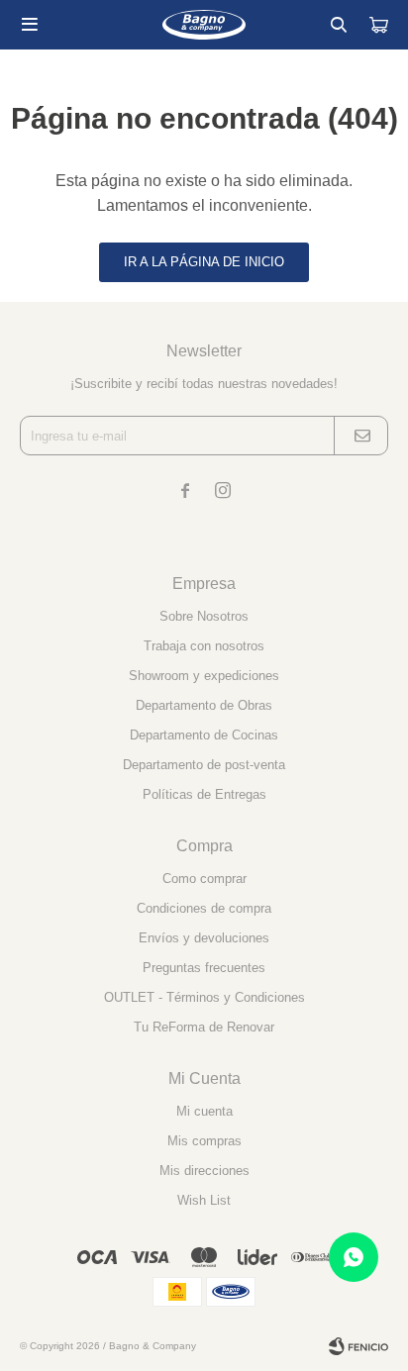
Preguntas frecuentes (204, 967)
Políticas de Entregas (204, 794)
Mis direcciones (204, 1170)
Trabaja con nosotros (204, 645)
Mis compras (204, 1140)
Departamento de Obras (204, 705)
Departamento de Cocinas (204, 735)
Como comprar (204, 878)
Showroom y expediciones (204, 675)
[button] (338, 24)
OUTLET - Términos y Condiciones (204, 997)
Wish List (204, 1200)
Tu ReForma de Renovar (204, 1027)
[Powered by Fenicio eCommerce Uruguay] (358, 1346)
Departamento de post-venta (204, 764)
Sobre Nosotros (204, 616)
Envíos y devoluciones (204, 937)
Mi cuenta (204, 1111)
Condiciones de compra (204, 908)
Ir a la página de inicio (204, 261)
